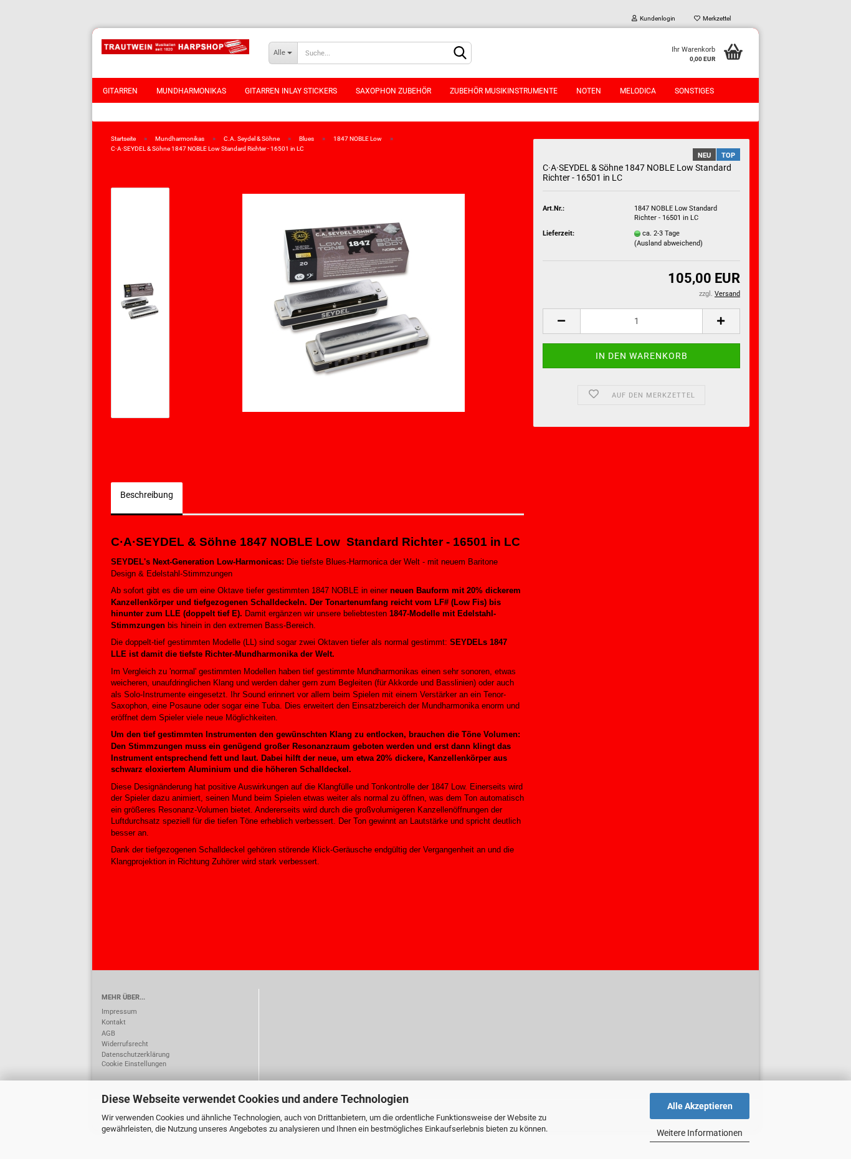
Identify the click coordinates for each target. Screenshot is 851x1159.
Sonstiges (694, 91)
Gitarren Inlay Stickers (291, 91)
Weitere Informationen (700, 1133)
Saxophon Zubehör (393, 91)
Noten (588, 91)
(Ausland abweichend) (668, 243)
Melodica (638, 91)
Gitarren (120, 91)
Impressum (119, 1012)
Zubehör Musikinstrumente (504, 91)
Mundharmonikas (191, 91)
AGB (108, 1033)
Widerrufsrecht (125, 1044)
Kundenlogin (656, 18)
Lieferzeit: (558, 233)
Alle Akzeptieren (700, 1106)
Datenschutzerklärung (135, 1055)
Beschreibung (146, 495)
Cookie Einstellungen (134, 1064)
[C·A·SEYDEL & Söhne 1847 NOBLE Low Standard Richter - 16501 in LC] (353, 302)
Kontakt (114, 1022)
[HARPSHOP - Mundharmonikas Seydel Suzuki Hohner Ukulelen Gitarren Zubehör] (176, 46)
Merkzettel (715, 18)
